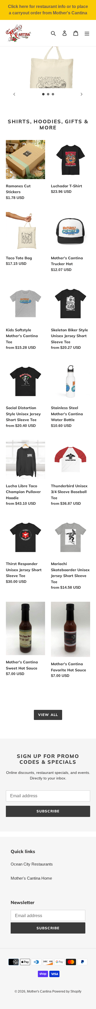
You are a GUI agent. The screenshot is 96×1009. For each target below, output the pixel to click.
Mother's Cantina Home (31, 878)
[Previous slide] (14, 94)
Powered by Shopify (66, 991)
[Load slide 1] (43, 94)
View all (48, 715)
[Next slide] (81, 94)
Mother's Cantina (39, 991)
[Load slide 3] (53, 94)
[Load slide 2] (48, 94)
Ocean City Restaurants (32, 864)
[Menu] (87, 33)
